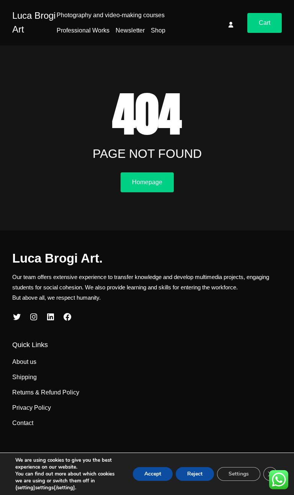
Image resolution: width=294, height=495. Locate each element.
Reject (195, 473)
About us (24, 362)
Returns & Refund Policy (45, 392)
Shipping (24, 377)
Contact (22, 423)
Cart (264, 22)
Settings (239, 473)
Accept (152, 473)
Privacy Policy (31, 407)
